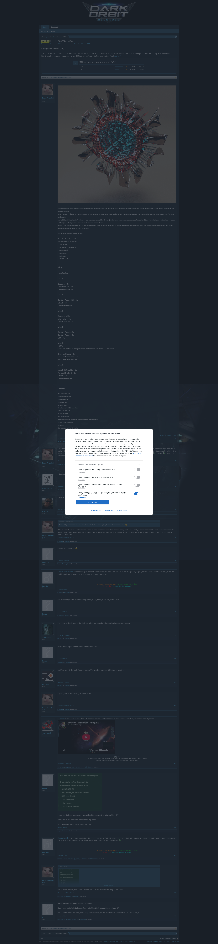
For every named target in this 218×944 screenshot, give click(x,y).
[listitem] (109, 464)
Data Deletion (96, 510)
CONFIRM (92, 502)
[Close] (148, 434)
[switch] (137, 469)
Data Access (109, 510)
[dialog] (109, 472)
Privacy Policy (122, 510)
